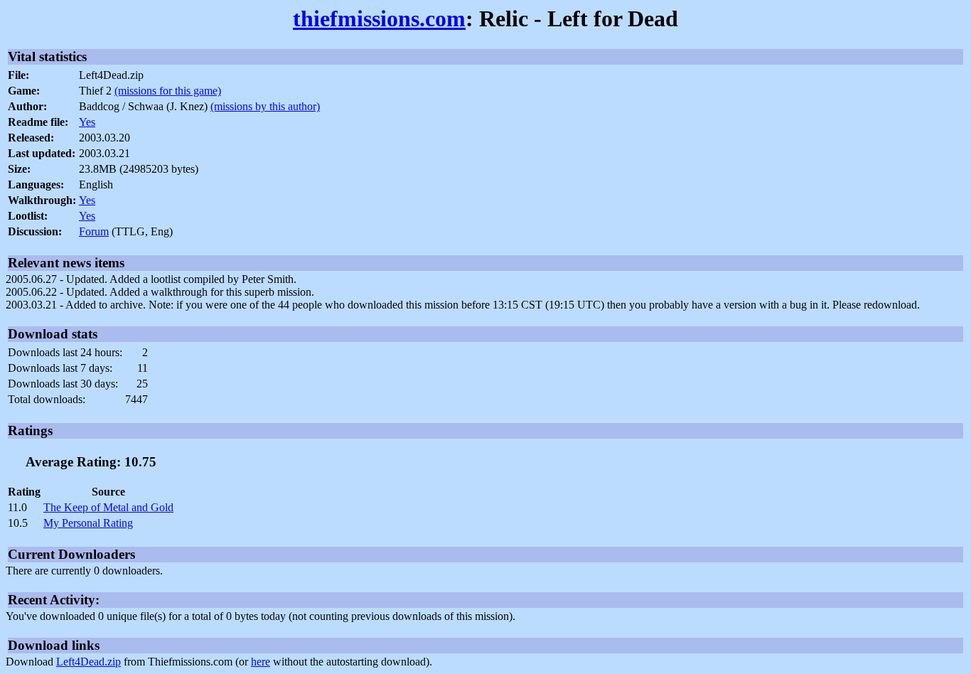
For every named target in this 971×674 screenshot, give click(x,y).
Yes (87, 122)
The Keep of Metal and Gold (108, 507)
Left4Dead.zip (88, 662)
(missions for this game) (167, 91)
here (260, 662)
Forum (94, 231)
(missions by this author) (265, 106)
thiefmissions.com (379, 18)
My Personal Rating (88, 523)
